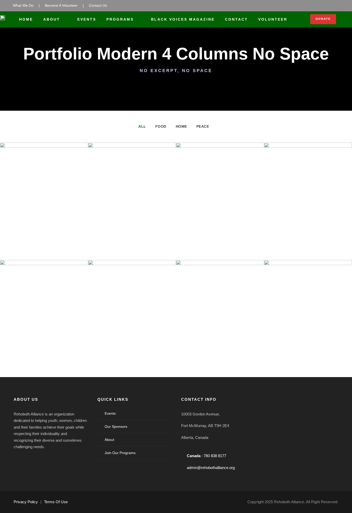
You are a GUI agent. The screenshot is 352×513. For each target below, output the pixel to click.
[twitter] (48, 459)
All (142, 126)
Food (160, 126)
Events (86, 19)
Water (140, 226)
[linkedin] (34, 459)
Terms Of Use (56, 502)
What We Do (23, 5)
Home (26, 19)
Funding (211, 226)
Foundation (52, 226)
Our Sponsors (116, 426)
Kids (315, 226)
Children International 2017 (132, 335)
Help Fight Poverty (220, 218)
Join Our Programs (120, 453)
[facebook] (20, 459)
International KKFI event (44, 218)
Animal (32, 349)
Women (229, 226)
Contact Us (98, 5)
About (51, 19)
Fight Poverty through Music (220, 335)
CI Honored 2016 (308, 218)
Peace (202, 126)
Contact (236, 19)
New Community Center (132, 218)
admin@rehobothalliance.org (211, 467)
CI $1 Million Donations (308, 335)
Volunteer (272, 19)
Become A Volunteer (61, 5)
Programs (120, 19)
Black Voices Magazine (183, 19)
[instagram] (62, 459)
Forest (33, 226)
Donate (323, 18)
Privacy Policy (26, 502)
